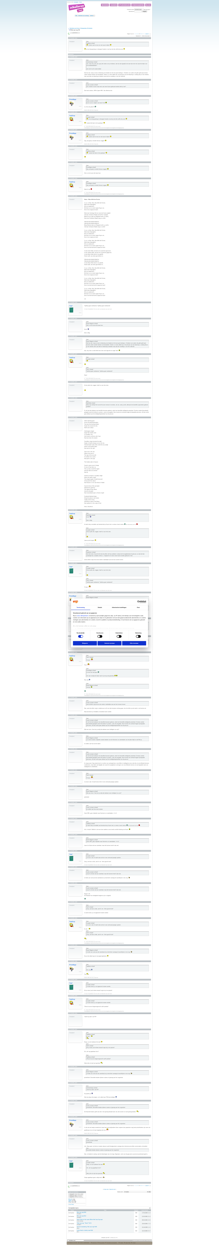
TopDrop (72, 115)
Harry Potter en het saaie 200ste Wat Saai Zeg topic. (90, 1219)
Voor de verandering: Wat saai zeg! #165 (87, 1226)
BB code (70, 1199)
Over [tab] (138, 607)
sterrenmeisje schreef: (92, 62)
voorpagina (76, 2)
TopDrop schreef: (90, 43)
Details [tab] (100, 607)
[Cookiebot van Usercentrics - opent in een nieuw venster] (138, 602)
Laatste (147, 33)
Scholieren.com (141, 1240)
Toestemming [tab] (81, 607)
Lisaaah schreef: (90, 117)
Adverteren (94, 1242)
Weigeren (85, 643)
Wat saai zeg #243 (81, 1212)
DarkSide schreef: (90, 403)
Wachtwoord (131, 11)
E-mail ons (135, 1240)
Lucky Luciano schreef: (92, 84)
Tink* (71, 306)
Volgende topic (112, 1189)
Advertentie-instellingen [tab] (119, 607)
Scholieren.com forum (75, 28)
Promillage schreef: (91, 167)
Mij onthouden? (147, 9)
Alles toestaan (134, 643)
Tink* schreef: (89, 369)
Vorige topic (106, 1189)
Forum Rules (71, 1204)
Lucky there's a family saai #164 (85, 1230)
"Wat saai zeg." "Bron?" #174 (84, 1223)
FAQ (76, 15)
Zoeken (91, 15)
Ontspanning (83, 28)
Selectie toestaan (109, 643)
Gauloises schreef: (91, 552)
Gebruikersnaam (130, 9)
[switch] (99, 636)
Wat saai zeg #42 (75, 30)
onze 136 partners (82, 615)
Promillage (72, 99)
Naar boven (148, 1240)
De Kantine (89, 28)
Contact (134, 1242)
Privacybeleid (102, 1242)
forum (80, 2)
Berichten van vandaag (83, 15)
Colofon (121, 1242)
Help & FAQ (127, 1242)
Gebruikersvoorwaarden (111, 1242)
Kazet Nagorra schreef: (92, 323)
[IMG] (70, 1201)
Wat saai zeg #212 (81, 1216)
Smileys (70, 1200)
